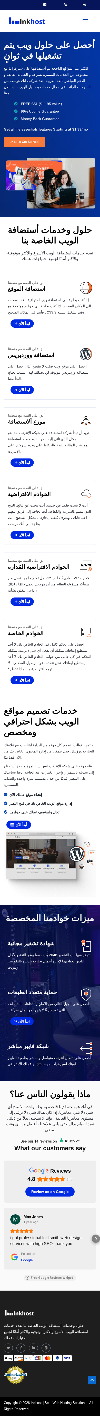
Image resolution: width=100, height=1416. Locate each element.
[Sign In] (84, 5)
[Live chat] (44, 5)
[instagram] (46, 1348)
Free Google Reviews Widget (52, 1278)
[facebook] (20, 1348)
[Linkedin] (33, 1348)
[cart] (65, 5)
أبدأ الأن (21, 825)
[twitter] (8, 1348)
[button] (4, 1239)
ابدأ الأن (23, 323)
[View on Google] (15, 1219)
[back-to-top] (92, 1380)
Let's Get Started (25, 142)
